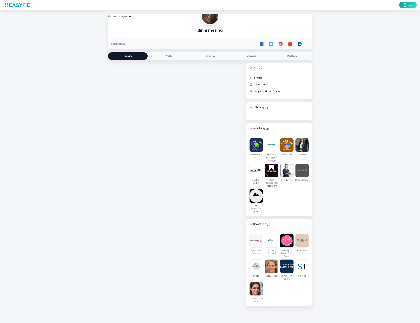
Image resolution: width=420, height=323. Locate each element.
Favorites (210, 55)
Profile (169, 55)
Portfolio (292, 55)
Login (407, 5)
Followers (251, 55)
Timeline (127, 55)
